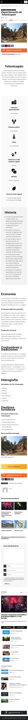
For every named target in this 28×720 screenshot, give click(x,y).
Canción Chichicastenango (17, 645)
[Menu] (1, 2)
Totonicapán (9, 9)
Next (25, 602)
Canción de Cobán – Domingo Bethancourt (16, 638)
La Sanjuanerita (14, 652)
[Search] (21, 2)
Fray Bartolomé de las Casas (15, 687)
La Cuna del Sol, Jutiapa (15, 676)
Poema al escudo (18, 530)
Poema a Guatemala (6, 530)
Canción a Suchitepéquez (15, 692)
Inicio (2, 5)
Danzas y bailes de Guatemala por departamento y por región (14, 616)
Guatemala (8, 5)
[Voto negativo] (5, 20)
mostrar (17, 54)
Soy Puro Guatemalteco (17, 631)
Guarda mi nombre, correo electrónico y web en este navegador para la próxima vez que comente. (14, 579)
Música (12, 633)
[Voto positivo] (7, 20)
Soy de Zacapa (14, 658)
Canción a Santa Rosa (14, 699)
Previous (2, 602)
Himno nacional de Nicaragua (16, 670)
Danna (10, 488)
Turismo (14, 9)
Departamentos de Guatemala (15, 483)
